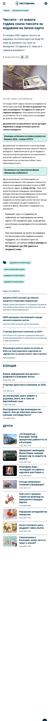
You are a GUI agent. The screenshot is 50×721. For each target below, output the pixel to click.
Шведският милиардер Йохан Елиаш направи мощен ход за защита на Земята (32, 454)
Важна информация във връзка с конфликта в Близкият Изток (21, 375)
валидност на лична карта (14, 275)
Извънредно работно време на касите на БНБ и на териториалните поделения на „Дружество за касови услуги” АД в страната (25, 351)
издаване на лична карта (14, 282)
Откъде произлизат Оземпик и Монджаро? (31, 483)
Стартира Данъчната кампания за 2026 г (23, 331)
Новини (6, 10)
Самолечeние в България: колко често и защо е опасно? (32, 540)
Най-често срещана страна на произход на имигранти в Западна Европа (31, 498)
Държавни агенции (20, 10)
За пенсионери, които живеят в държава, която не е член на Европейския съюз (20, 398)
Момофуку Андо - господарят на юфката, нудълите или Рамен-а (31, 469)
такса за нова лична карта (14, 269)
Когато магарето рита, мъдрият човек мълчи (31, 526)
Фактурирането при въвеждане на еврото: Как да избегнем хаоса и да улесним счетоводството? (22, 412)
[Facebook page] (46, 4)
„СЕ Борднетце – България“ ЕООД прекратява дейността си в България (33, 438)
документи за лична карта (20, 263)
